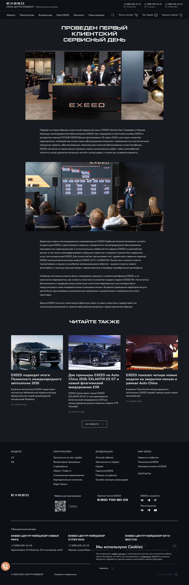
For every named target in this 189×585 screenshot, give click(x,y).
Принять (103, 568)
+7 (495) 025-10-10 (132, 4)
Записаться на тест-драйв (67, 457)
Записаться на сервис (107, 462)
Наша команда (96, 15)
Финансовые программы (66, 462)
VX (12, 457)
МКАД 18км (173, 7)
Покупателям (27, 15)
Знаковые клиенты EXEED (152, 466)
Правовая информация (65, 574)
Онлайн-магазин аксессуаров (112, 480)
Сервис (99, 466)
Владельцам (45, 15)
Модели (11, 15)
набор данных (118, 553)
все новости (92, 424)
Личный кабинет (105, 457)
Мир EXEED (63, 15)
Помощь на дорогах (106, 475)
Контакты (79, 15)
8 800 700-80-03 (112, 500)
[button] (174, 546)
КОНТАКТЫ (144, 473)
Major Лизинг (60, 484)
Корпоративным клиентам (67, 480)
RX (12, 462)
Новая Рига (131, 7)
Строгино (151, 7)
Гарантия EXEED (104, 471)
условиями (146, 556)
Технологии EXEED (148, 462)
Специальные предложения (68, 475)
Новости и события (148, 457)
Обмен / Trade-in (62, 471)
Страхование (60, 466)
